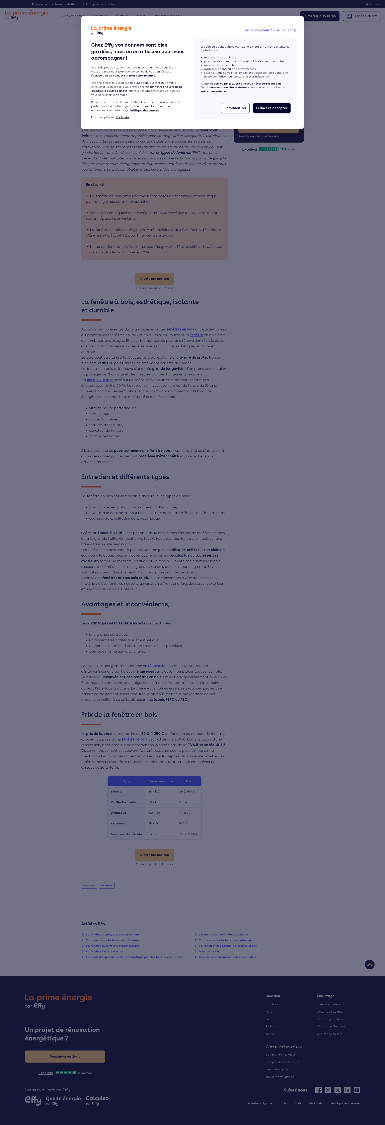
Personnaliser (235, 108)
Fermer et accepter (271, 108)
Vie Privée (122, 117)
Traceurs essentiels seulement (268, 30)
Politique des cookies (144, 110)
